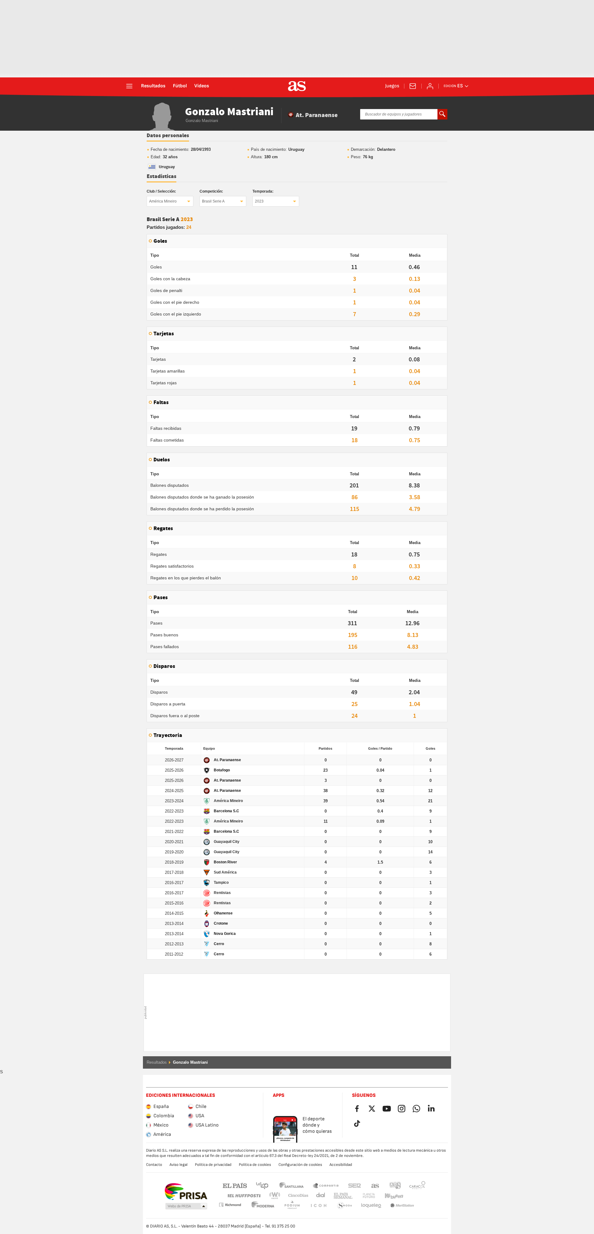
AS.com (375, 1185)
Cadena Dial (319, 1196)
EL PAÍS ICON (292, 1206)
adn (395, 1185)
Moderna (230, 1205)
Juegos (392, 86)
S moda (318, 1206)
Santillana (291, 1185)
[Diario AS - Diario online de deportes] (297, 86)
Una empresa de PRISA (185, 1191)
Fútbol (180, 86)
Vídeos (201, 86)
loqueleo (345, 1206)
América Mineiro (163, 201)
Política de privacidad (213, 1164)
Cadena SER (354, 1185)
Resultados (153, 86)
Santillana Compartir (326, 1185)
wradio (276, 1196)
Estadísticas (161, 176)
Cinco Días (296, 1196)
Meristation (371, 1206)
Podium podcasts (263, 1206)
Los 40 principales (262, 1185)
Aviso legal (178, 1164)
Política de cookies (255, 1164)
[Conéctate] (430, 86)
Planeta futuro (364, 1196)
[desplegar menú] (129, 86)
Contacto (154, 1164)
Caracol (417, 1185)
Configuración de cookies (300, 1164)
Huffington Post (244, 1196)
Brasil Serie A (213, 201)
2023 (259, 201)
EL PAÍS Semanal (341, 1196)
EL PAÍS (234, 1185)
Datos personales (168, 136)
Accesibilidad (340, 1164)
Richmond (415, 1196)
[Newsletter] (412, 86)
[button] (186, 1206)
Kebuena (390, 1196)
